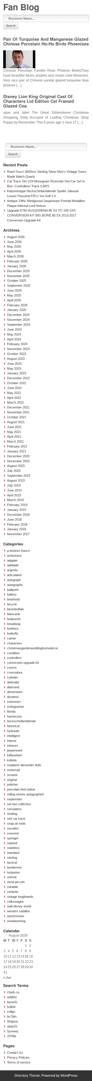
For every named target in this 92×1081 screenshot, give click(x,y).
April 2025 (14, 300)
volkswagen (15, 901)
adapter (12, 560)
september (14, 799)
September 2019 (18, 475)
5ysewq (12, 1031)
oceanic (12, 775)
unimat (11, 877)
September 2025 (18, 285)
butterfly (12, 633)
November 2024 (18, 319)
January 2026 (16, 266)
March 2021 (15, 441)
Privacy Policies (18, 1057)
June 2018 (14, 519)
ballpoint (12, 589)
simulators (14, 809)
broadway (14, 624)
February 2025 (17, 305)
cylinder (12, 677)
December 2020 (18, 456)
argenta (12, 570)
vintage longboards (20, 896)
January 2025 (16, 310)
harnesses (14, 716)
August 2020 (16, 466)
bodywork (14, 619)
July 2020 (14, 470)
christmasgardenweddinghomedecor (32, 648)
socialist (12, 828)
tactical (12, 862)
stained (12, 843)
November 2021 (18, 412)
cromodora (14, 672)
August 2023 (16, 358)
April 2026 (14, 251)
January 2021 (16, 451)
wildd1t (12, 997)
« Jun (7, 977)
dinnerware (14, 692)
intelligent (13, 736)
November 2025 (18, 276)
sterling (12, 857)
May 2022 (14, 393)
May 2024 (14, 334)
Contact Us (15, 1052)
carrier (11, 638)
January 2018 (16, 529)
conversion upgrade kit (23, 662)
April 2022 (14, 398)
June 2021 (14, 427)
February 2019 (17, 505)
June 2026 (14, 242)
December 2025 (18, 271)
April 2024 (14, 339)
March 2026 (15, 256)
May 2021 (14, 432)
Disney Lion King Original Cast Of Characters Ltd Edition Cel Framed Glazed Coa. (38, 101)
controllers (14, 658)
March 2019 (15, 500)
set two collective (19, 804)
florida (11, 711)
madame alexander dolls (24, 765)
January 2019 (16, 509)
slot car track (16, 818)
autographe (15, 585)
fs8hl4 (11, 1007)
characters (14, 643)
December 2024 (18, 315)
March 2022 (15, 402)
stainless (13, 848)
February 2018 (17, 524)
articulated (14, 575)
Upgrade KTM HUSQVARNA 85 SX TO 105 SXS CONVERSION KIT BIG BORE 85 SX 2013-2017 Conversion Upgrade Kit (41, 215)
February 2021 (17, 446)
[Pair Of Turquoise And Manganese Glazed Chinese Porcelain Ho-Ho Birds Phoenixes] (19, 58)
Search (11, 25)
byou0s (12, 1002)
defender (13, 682)
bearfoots (13, 599)
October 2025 (16, 280)
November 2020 (18, 461)
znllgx (11, 1011)
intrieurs (12, 745)
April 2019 (14, 495)
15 (26, 956)
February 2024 (17, 344)
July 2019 (14, 485)
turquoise (13, 872)
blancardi (13, 614)
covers (12, 667)
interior (11, 740)
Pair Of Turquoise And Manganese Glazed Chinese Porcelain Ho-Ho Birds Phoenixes (46, 41)
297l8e (11, 1036)
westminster (15, 916)
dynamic (13, 697)
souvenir (13, 833)
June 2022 (14, 388)
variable (12, 887)
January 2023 (16, 373)
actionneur (14, 555)
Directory (21, 1075)
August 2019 (16, 480)
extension (14, 701)
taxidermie (14, 867)
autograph (14, 580)
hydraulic (13, 731)
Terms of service (18, 1062)
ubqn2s (12, 1026)
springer (12, 838)
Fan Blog (21, 7)
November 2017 (18, 534)
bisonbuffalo (15, 609)
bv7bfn (11, 1016)
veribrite (12, 892)
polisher (12, 784)
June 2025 (14, 290)
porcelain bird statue (21, 789)
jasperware (14, 750)
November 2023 (18, 349)
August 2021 (16, 422)
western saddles (18, 911)
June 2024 (14, 329)
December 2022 (18, 378)
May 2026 (14, 246)
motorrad (13, 770)
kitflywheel (14, 755)
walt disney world (19, 906)
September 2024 (18, 324)
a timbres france (18, 550)
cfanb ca (13, 992)
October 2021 (16, 417)
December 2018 (18, 514)
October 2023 (16, 354)
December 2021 (18, 407)
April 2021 (14, 436)
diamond (13, 687)
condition (13, 653)
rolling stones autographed (25, 794)
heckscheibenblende (21, 721)
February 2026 (17, 261)
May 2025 (14, 295)
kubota (11, 760)
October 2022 (16, 383)
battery (12, 594)
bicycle (12, 604)
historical (13, 726)
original (12, 780)
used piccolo (16, 882)
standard (13, 852)
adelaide (13, 565)
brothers (13, 628)
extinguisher (15, 706)
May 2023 (14, 368)
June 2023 (14, 363)
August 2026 (16, 237)
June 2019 (14, 490)
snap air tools (16, 823)
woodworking (16, 921)
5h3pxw (12, 1021)
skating (12, 813)
